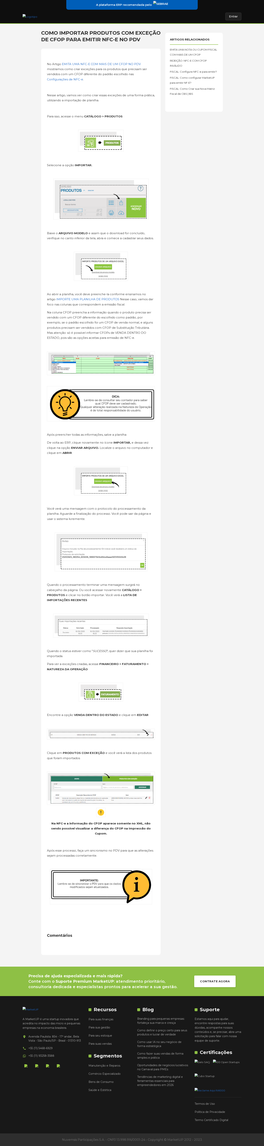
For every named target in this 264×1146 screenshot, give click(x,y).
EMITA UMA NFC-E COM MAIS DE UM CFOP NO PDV (101, 64)
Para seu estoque (100, 1035)
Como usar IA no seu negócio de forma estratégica (159, 1044)
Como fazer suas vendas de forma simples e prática (160, 1055)
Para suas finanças (101, 1019)
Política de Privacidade (210, 1112)
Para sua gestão (99, 1027)
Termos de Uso (205, 1104)
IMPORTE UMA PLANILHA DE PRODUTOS (88, 299)
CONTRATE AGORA (215, 981)
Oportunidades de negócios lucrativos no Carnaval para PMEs (162, 1067)
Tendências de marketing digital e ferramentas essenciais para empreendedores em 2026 (160, 1081)
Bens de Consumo (101, 1082)
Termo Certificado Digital (211, 1120)
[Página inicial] (30, 16)
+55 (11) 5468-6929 (40, 1048)
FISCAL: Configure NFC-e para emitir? (193, 71)
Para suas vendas (100, 1043)
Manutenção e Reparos (104, 1065)
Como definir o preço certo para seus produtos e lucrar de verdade (162, 1032)
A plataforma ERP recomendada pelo (124, 5)
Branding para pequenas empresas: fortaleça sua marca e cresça (161, 1021)
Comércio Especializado (105, 1073)
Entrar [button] (233, 16)
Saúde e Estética (100, 1090)
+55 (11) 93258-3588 (41, 1055)
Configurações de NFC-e (65, 79)
